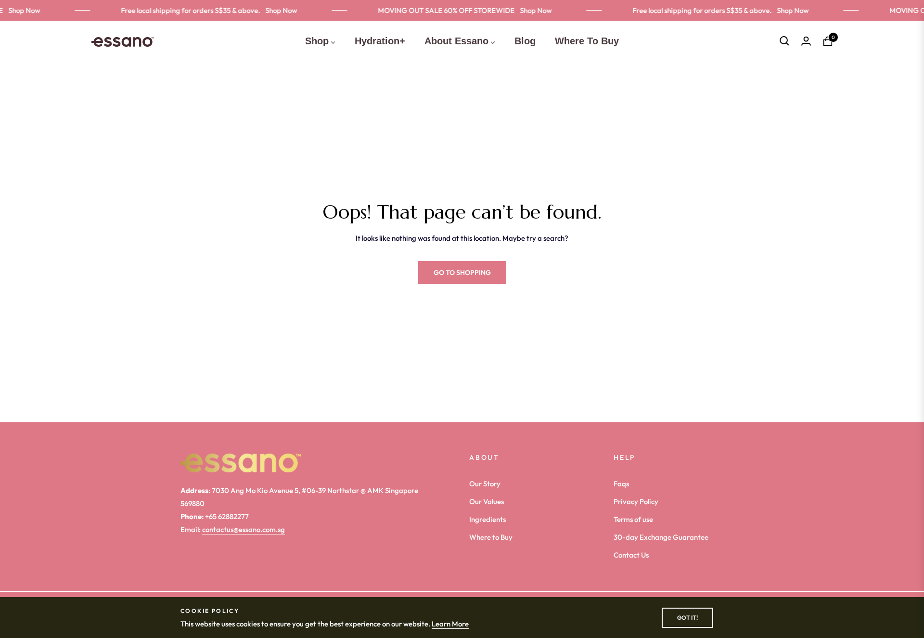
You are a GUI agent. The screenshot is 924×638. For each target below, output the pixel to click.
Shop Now (276, 10)
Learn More (450, 623)
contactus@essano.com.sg (243, 529)
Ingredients (487, 519)
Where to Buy (491, 537)
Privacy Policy (636, 501)
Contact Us (631, 555)
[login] (806, 40)
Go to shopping (462, 272)
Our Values (486, 501)
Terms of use (633, 519)
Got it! (687, 617)
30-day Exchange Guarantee (661, 537)
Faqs (621, 483)
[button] (784, 41)
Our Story (484, 483)
